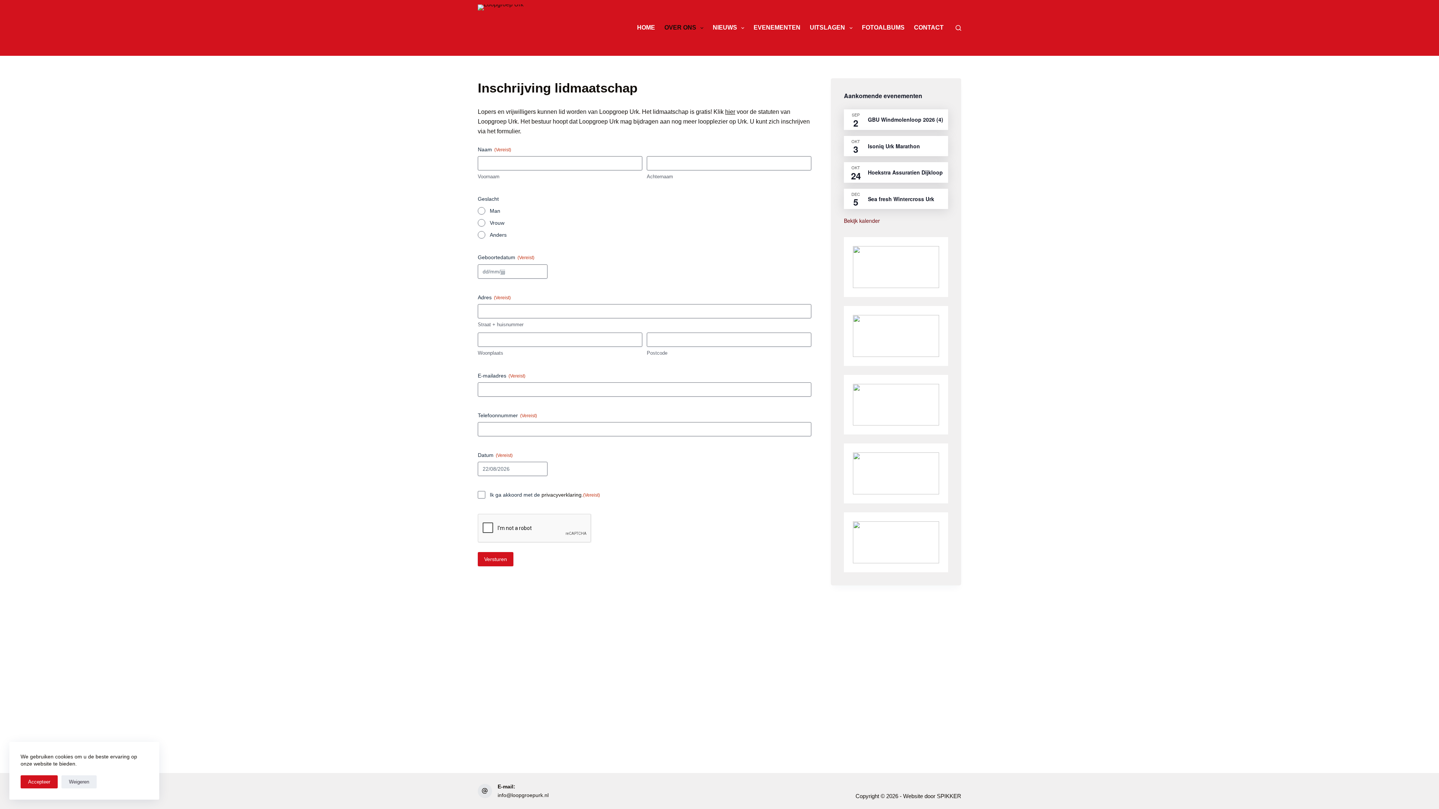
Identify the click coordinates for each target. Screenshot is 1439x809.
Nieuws (725, 27)
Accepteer (39, 782)
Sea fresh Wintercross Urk (901, 199)
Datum (495, 455)
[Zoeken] (958, 28)
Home (646, 27)
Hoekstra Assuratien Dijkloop (905, 172)
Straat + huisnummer (501, 324)
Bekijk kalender (862, 220)
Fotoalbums (883, 27)
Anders (498, 235)
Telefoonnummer (507, 415)
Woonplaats (490, 353)
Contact (929, 27)
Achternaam (660, 176)
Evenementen (777, 27)
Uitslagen (827, 27)
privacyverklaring (561, 495)
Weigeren (79, 782)
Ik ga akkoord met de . (545, 495)
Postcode (657, 353)
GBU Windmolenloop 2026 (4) (905, 119)
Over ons (680, 27)
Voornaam (489, 176)
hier (730, 112)
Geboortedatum (506, 257)
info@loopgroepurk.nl (523, 795)
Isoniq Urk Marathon (894, 146)
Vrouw (497, 223)
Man (495, 211)
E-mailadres (501, 376)
